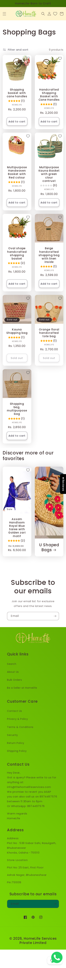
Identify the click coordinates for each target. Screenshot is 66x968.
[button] (4, 14)
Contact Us (14, 711)
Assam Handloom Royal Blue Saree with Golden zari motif (17, 527)
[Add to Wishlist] (28, 58)
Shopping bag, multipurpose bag (17, 409)
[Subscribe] (55, 616)
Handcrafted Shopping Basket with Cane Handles (49, 95)
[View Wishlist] (55, 14)
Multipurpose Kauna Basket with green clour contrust (49, 174)
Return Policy (15, 743)
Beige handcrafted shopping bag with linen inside (49, 255)
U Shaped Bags (49, 547)
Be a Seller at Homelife (22, 688)
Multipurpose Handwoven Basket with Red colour (17, 172)
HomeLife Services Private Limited (38, 940)
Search (11, 664)
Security (12, 735)
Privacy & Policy (17, 719)
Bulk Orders (14, 680)
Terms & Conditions (20, 727)
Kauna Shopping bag (16, 331)
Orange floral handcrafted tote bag (49, 333)
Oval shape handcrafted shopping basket (17, 253)
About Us (13, 672)
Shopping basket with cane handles (17, 93)
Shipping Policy (17, 751)
